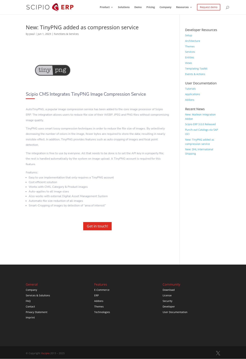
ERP (96, 295)
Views (188, 63)
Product (105, 7)
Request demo (208, 7)
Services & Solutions (38, 295)
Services (190, 51)
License (167, 295)
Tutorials (190, 88)
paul (32, 34)
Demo (138, 7)
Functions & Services (66, 34)
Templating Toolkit (196, 68)
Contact (30, 306)
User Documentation (175, 312)
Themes (190, 46)
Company (165, 7)
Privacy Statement (36, 312)
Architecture (192, 41)
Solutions (124, 7)
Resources (182, 7)
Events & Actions (195, 74)
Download (169, 290)
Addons (189, 99)
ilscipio (45, 353)
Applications (192, 94)
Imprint (30, 317)
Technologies (102, 312)
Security (167, 301)
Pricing (150, 7)
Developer (169, 306)
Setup (188, 35)
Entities (189, 57)
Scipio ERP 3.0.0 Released (200, 124)
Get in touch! (97, 226)
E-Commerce (101, 290)
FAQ (28, 301)
